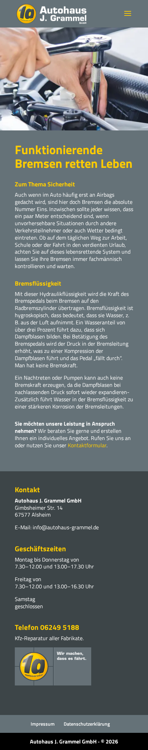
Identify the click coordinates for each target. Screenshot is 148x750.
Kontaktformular (87, 445)
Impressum (43, 723)
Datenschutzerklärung (87, 723)
